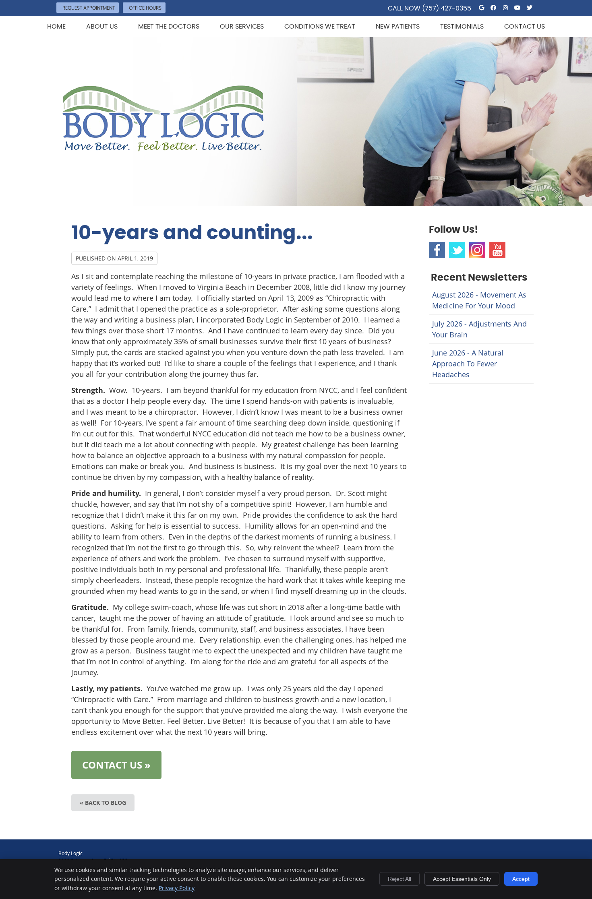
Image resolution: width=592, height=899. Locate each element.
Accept (521, 879)
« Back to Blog (103, 802)
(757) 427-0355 (446, 8)
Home (56, 26)
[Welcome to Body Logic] (163, 148)
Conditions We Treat (319, 26)
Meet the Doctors (168, 26)
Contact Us (524, 26)
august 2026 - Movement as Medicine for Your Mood (479, 300)
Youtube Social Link (497, 250)
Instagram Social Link (477, 250)
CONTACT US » (116, 765)
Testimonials (462, 26)
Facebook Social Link (437, 250)
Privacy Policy (177, 888)
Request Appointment (88, 8)
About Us (102, 26)
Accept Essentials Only (462, 879)
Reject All (399, 879)
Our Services (242, 26)
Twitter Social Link (457, 250)
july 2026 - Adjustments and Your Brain (479, 329)
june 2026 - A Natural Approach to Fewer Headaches (467, 363)
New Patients (398, 26)
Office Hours (145, 8)
